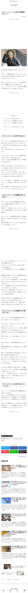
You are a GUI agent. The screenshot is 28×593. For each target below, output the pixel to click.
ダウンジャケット (11, 438)
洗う (17, 438)
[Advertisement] (14, 34)
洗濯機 (4, 438)
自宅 (3, 440)
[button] (25, 304)
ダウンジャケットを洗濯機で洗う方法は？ (13, 120)
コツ (21, 438)
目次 (12, 115)
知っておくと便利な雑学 (7, 435)
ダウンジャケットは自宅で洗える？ (12, 118)
